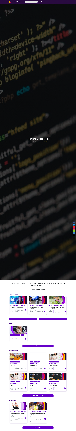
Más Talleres (53, 319)
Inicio (41, 1)
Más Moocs (38, 345)
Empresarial (62, 1)
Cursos (22, 305)
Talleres (62, 305)
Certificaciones (13, 363)
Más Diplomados (38, 427)
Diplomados (23, 411)
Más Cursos (23, 319)
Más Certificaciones (38, 395)
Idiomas (55, 1)
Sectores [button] (47, 1)
